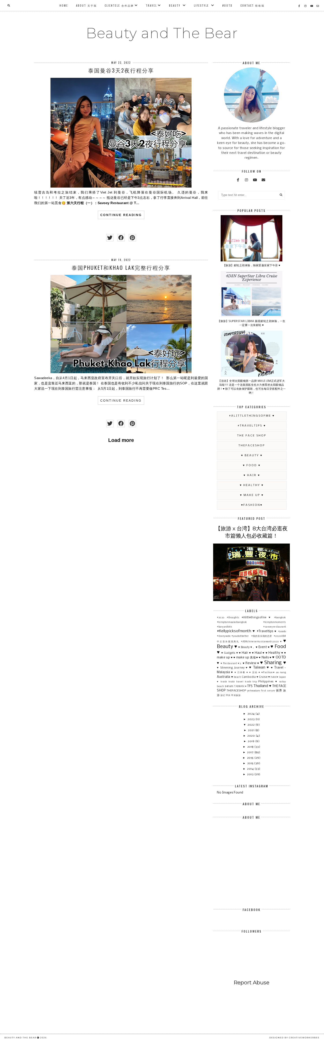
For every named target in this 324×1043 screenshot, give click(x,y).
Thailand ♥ (262, 686)
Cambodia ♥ (250, 677)
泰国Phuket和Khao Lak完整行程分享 (121, 267)
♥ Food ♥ (252, 465)
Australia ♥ (225, 677)
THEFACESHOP (251, 445)
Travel (151, 5)
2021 (251, 730)
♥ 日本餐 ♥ (241, 672)
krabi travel (236, 681)
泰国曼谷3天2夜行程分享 (121, 70)
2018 (251, 746)
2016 (251, 757)
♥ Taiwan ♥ (259, 667)
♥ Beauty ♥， (246, 647)
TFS (250, 686)
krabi (224, 681)
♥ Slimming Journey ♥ (232, 667)
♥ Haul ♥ (258, 653)
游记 (222, 695)
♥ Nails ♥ (265, 657)
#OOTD (227, 5)
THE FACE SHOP (251, 435)
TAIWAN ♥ (240, 686)
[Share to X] (110, 238)
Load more (121, 440)
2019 (251, 741)
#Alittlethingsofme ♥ (252, 415)
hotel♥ (274, 677)
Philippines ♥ (267, 681)
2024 (252, 713)
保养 (279, 690)
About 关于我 (86, 5)
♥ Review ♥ (251, 663)
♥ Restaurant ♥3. (231, 663)
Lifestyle (202, 5)
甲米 (228, 695)
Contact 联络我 (252, 5)
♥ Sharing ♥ (273, 662)
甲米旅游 (235, 695)
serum (229, 686)
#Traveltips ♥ (252, 425)
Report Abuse (251, 982)
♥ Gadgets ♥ (229, 653)
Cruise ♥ (264, 677)
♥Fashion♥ (252, 505)
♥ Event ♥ (263, 647)
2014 (251, 768)
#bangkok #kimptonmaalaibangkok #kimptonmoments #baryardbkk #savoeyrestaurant (251, 622)
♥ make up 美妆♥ (245, 657)
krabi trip (251, 681)
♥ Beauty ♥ (252, 455)
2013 (250, 774)
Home (64, 5)
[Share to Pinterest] (132, 238)
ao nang (281, 672)
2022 (251, 724)
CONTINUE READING (121, 215)
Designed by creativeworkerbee (294, 1037)
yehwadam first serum (261, 690)
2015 (250, 763)
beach (237, 677)
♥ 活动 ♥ (254, 672)
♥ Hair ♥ (252, 475)
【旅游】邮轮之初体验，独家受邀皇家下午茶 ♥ (251, 265)
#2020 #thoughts (228, 617)
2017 (250, 752)
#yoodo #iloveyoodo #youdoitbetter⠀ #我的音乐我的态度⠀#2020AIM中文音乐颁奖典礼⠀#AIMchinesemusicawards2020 (251, 636)
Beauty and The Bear (162, 33)
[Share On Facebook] (121, 238)
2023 (251, 719)
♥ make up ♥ (252, 495)
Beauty (175, 5)
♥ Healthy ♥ (252, 485)
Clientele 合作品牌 (119, 5)
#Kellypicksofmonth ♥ (236, 631)
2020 (251, 735)
